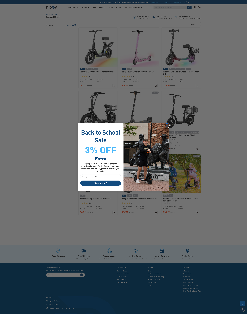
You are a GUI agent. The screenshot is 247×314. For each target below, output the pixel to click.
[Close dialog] (167, 125)
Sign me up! (100, 183)
